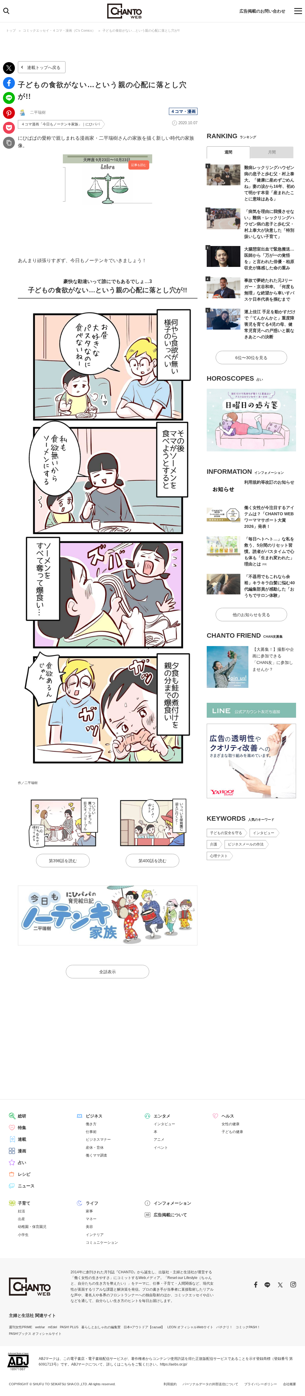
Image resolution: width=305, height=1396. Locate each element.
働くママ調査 (96, 1155)
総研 (22, 1116)
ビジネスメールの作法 (246, 844)
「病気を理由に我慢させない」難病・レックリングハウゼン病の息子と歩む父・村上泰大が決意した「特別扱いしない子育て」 (269, 224)
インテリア (95, 1235)
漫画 (22, 1151)
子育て (24, 1203)
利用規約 (170, 1384)
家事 (89, 1211)
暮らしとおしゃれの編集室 (101, 1327)
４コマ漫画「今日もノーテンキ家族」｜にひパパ (60, 124)
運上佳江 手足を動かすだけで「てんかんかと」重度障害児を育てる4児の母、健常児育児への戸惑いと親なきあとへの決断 (269, 324)
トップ (11, 30)
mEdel (52, 1327)
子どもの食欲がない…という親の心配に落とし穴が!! (141, 30)
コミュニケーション (102, 1242)
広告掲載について (170, 1214)
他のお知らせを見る (251, 614)
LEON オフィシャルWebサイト (190, 1327)
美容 (89, 1227)
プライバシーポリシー (260, 1384)
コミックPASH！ (248, 1327)
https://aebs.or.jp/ (173, 1364)
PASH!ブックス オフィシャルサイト (35, 1333)
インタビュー (263, 833)
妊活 (21, 1211)
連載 (22, 1139)
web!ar (40, 1327)
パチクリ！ (224, 1327)
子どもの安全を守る (226, 833)
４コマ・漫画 (183, 111)
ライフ (92, 1203)
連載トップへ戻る (43, 67)
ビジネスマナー (98, 1139)
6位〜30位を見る (251, 357)
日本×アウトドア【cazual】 (144, 1327)
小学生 (23, 1235)
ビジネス (94, 1116)
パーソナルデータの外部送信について (210, 1384)
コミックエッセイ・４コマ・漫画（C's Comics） (59, 30)
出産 (21, 1219)
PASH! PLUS (69, 1327)
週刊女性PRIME (20, 1327)
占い (22, 1162)
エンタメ (162, 1116)
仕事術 (91, 1132)
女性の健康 (230, 1124)
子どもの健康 (232, 1132)
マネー (91, 1219)
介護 (213, 844)
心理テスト (219, 856)
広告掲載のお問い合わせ (262, 11)
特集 (22, 1127)
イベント (161, 1148)
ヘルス (228, 1116)
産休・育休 (95, 1148)
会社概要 (289, 1384)
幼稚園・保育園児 (32, 1227)
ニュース (26, 1185)
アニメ (159, 1139)
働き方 (91, 1124)
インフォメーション (172, 1203)
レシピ (24, 1174)
